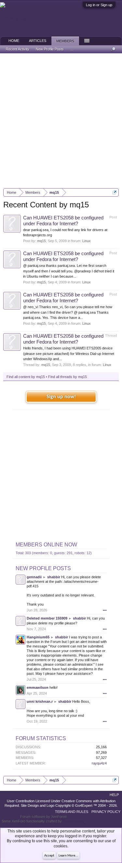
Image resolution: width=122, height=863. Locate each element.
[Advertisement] (61, 121)
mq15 (41, 241)
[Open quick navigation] (115, 192)
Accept (49, 855)
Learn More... (68, 855)
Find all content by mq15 (26, 377)
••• (105, 610)
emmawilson (37, 687)
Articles (37, 41)
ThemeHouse (73, 821)
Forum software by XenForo (43, 816)
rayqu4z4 (99, 763)
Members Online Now (46, 544)
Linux (86, 241)
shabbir (53, 577)
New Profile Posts (43, 568)
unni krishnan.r (40, 701)
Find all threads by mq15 (67, 377)
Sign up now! (61, 396)
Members (65, 41)
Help (114, 795)
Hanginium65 (38, 637)
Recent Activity (17, 49)
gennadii (34, 577)
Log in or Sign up (99, 5)
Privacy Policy (105, 812)
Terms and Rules (71, 812)
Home (13, 41)
